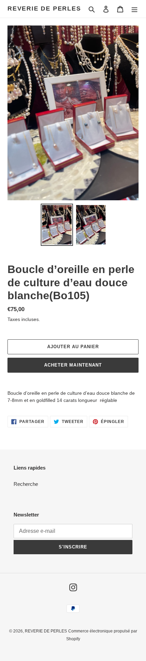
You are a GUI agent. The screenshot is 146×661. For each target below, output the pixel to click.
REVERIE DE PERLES (44, 8)
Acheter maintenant (73, 365)
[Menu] (134, 9)
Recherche (26, 484)
